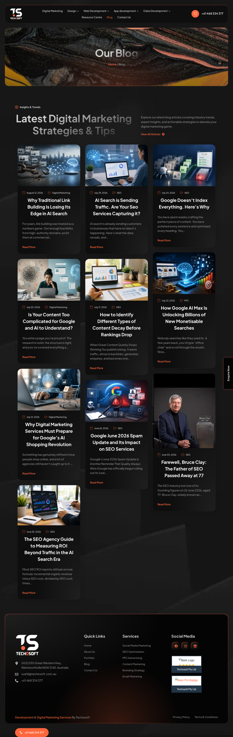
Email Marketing (132, 676)
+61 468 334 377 (212, 13)
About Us (89, 651)
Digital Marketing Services (54, 717)
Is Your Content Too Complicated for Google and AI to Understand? (49, 321)
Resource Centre (92, 17)
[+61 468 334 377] (195, 14)
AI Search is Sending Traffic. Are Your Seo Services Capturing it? (116, 206)
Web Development (95, 11)
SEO (119, 192)
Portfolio (89, 658)
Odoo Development (155, 11)
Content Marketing (134, 664)
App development (125, 11)
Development (24, 717)
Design (72, 11)
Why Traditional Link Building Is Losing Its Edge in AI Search (48, 206)
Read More (29, 247)
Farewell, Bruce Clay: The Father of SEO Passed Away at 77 (184, 468)
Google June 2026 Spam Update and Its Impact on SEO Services (116, 442)
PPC (186, 300)
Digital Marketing (52, 11)
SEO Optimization (133, 651)
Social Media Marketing (137, 645)
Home (112, 64)
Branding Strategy (134, 670)
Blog (110, 17)
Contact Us (124, 17)
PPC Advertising (132, 658)
